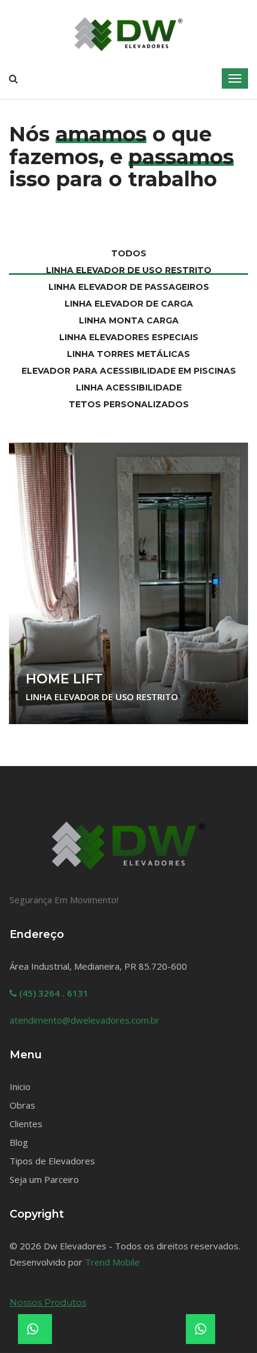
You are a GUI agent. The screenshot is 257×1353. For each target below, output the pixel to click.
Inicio (20, 1086)
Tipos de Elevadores (52, 1161)
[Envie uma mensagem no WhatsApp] (200, 1329)
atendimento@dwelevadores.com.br (85, 1020)
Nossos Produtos (48, 1302)
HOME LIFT (64, 679)
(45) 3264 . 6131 (52, 993)
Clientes (26, 1124)
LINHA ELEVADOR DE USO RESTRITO (102, 697)
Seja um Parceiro (44, 1179)
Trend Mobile (112, 1262)
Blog (19, 1142)
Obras (22, 1105)
